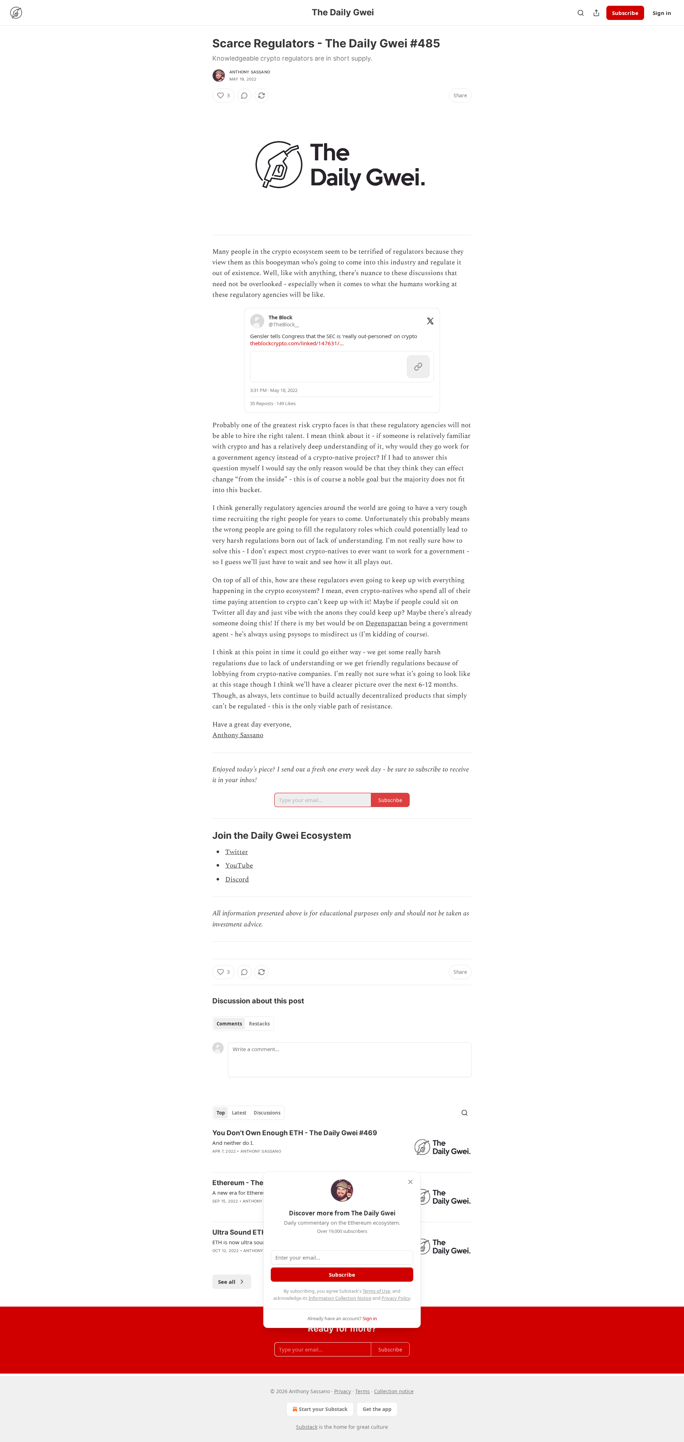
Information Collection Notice (340, 1298)
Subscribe (625, 12)
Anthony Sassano (249, 71)
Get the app (377, 1409)
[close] (410, 1182)
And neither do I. (233, 1142)
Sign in (662, 12)
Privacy (342, 1391)
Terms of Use (376, 1291)
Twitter (236, 852)
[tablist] (243, 1024)
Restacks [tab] (259, 1023)
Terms (362, 1391)
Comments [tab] (229, 1023)
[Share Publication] (596, 13)
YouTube (239, 865)
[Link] (202, 835)
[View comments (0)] (244, 95)
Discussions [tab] (267, 1113)
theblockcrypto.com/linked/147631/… (297, 343)
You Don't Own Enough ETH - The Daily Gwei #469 (294, 1133)
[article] (342, 1147)
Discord (237, 879)
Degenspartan (386, 623)
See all (226, 1281)
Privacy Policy (396, 1298)
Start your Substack (323, 1409)
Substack (306, 1426)
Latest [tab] (239, 1113)
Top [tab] (221, 1113)
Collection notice (394, 1391)
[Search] (581, 13)
